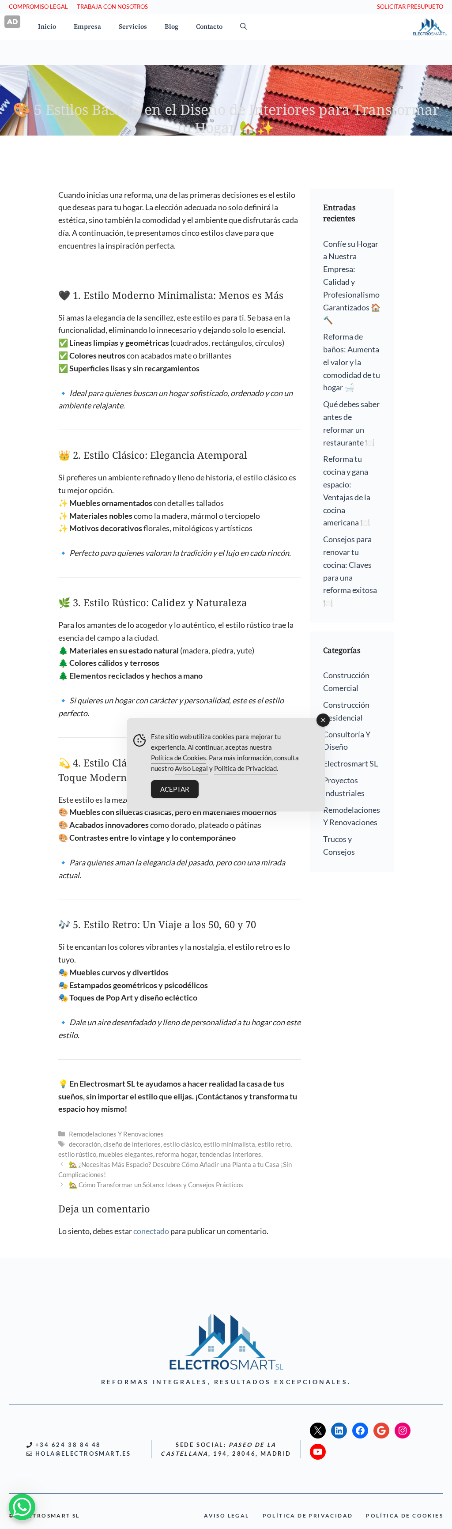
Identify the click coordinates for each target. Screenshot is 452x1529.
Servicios (133, 27)
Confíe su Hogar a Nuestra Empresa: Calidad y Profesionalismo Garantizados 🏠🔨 (351, 282)
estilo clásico (182, 1144)
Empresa (87, 27)
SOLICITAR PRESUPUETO (410, 6)
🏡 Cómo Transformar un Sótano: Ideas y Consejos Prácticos (156, 1185)
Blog (171, 27)
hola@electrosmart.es (83, 1453)
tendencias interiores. (231, 1154)
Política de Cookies (178, 758)
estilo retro (274, 1144)
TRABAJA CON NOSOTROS (112, 6)
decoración (85, 1144)
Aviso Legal (191, 768)
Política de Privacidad (245, 768)
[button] (243, 27)
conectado (151, 1231)
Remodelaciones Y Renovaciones (116, 1134)
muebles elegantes (126, 1154)
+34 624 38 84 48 (68, 1444)
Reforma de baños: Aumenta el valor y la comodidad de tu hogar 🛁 (351, 362)
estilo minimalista (229, 1144)
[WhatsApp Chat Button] (22, 1507)
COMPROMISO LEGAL (38, 6)
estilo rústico (77, 1154)
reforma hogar (176, 1154)
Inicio (47, 27)
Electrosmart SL (350, 763)
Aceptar (174, 789)
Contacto (209, 27)
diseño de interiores (132, 1144)
